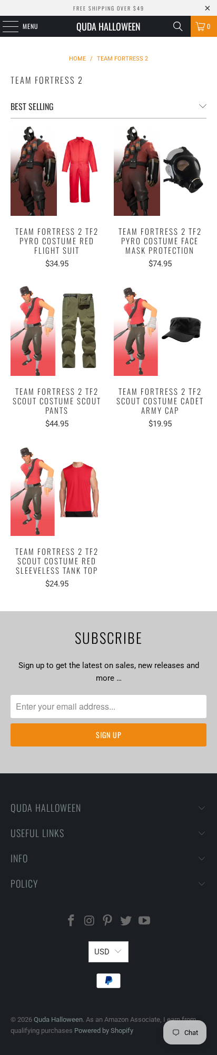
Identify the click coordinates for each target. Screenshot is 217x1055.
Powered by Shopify (103, 1030)
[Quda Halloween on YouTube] (145, 921)
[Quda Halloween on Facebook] (72, 921)
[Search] (178, 26)
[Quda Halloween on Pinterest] (108, 921)
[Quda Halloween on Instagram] (89, 921)
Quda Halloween (108, 26)
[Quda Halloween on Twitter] (126, 921)
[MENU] (4, 26)
